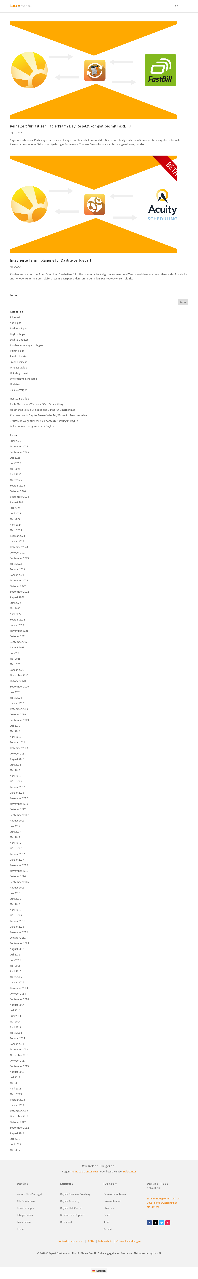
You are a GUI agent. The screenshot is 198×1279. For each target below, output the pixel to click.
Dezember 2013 (19, 1049)
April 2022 (15, 614)
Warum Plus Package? (29, 1194)
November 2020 (19, 675)
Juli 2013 (15, 1077)
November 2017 (19, 804)
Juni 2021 (15, 653)
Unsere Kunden (112, 1201)
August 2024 (17, 502)
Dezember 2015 (19, 932)
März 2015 (16, 977)
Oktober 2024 (18, 491)
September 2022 (19, 591)
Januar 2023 (17, 575)
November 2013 (19, 1055)
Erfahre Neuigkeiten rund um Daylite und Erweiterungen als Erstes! (163, 1203)
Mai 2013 (15, 1083)
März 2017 (16, 848)
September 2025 (19, 452)
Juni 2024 (15, 513)
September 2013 (19, 1066)
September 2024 (19, 496)
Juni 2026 (15, 441)
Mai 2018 (15, 770)
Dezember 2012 (19, 1111)
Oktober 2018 (18, 753)
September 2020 (19, 686)
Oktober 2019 (18, 714)
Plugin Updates (19, 356)
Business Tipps (18, 328)
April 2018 (15, 776)
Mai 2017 (15, 837)
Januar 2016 (17, 926)
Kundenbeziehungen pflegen (26, 345)
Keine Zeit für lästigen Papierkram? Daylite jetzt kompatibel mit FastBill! (70, 126)
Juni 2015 (15, 960)
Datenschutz (105, 1241)
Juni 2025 (15, 463)
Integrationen (25, 1215)
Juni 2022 (15, 603)
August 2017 (17, 820)
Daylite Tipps (17, 334)
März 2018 (16, 781)
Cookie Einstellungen (128, 1241)
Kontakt (62, 1241)
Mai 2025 (15, 469)
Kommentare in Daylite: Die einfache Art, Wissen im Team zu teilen (48, 415)
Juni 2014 (15, 1016)
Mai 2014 (15, 1021)
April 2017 (15, 843)
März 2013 (16, 1094)
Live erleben (24, 1222)
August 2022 (17, 597)
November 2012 (19, 1116)
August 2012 (17, 1133)
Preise (20, 1229)
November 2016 (19, 871)
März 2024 (16, 530)
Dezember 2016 (19, 865)
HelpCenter (129, 1171)
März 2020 (16, 697)
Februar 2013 (17, 1099)
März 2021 (16, 664)
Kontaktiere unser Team (85, 1171)
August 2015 (17, 949)
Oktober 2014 (18, 993)
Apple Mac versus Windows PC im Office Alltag (36, 404)
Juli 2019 (15, 725)
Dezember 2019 (19, 709)
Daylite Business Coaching (75, 1194)
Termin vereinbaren (114, 1194)
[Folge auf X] (155, 1222)
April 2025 (15, 474)
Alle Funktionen (26, 1201)
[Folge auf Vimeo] (161, 1222)
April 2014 (15, 1027)
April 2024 (15, 524)
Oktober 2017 (18, 809)
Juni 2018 (15, 764)
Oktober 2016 (18, 876)
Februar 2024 (17, 536)
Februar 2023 (17, 569)
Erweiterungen (25, 1208)
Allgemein (15, 317)
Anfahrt (107, 1229)
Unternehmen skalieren (23, 378)
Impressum (76, 1241)
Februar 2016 (17, 921)
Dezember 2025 (19, 446)
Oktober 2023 (18, 552)
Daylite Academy (70, 1201)
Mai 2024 (15, 519)
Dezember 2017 (19, 798)
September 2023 (19, 558)
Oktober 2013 (18, 1060)
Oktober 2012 (18, 1122)
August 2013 (17, 1072)
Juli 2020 (15, 692)
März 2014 (16, 1032)
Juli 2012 (15, 1139)
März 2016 (16, 915)
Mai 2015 (15, 965)
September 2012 (19, 1127)
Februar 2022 (17, 619)
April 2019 (15, 737)
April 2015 (15, 971)
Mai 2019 (15, 731)
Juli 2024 (15, 508)
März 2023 (16, 563)
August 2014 (17, 1005)
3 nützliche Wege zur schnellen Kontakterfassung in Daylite (44, 421)
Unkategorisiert (19, 373)
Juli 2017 (15, 826)
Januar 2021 (17, 670)
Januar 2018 (17, 792)
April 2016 (15, 910)
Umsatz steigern (19, 367)
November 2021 (19, 630)
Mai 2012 (15, 1150)
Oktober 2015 (18, 938)
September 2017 (19, 815)
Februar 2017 (17, 854)
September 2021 (19, 642)
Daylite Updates (19, 339)
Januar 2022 (17, 625)
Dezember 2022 (19, 580)
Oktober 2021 (18, 636)
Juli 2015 (15, 954)
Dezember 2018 (19, 748)
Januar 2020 (17, 703)
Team (106, 1215)
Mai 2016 (15, 904)
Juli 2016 (15, 893)
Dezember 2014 (19, 988)
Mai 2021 (15, 658)
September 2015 (19, 943)
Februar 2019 (17, 742)
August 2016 (17, 887)
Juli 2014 (15, 1010)
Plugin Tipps (17, 351)
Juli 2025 (15, 457)
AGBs (91, 1241)
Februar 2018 (17, 787)
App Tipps (15, 323)
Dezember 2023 (19, 547)
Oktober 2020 (18, 681)
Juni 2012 (15, 1144)
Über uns (108, 1208)
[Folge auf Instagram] (167, 1222)
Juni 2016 (15, 898)
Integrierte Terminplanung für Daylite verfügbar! (50, 260)
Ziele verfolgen (18, 390)
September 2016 (19, 882)
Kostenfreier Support (72, 1215)
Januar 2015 (17, 982)
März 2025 (16, 480)
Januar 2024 (17, 541)
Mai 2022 (15, 608)
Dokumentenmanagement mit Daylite (32, 426)
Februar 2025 (17, 485)
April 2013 (15, 1088)
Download (66, 1222)
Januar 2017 (17, 859)
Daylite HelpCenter (71, 1208)
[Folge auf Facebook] (149, 1222)
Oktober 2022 (18, 586)
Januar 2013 (17, 1105)
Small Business (18, 362)
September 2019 (19, 720)
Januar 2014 (17, 1044)
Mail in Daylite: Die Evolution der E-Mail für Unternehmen (42, 409)
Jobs (106, 1222)
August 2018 (17, 759)
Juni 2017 (15, 831)
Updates (15, 384)
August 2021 (17, 647)
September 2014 (19, 999)
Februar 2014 (17, 1038)
